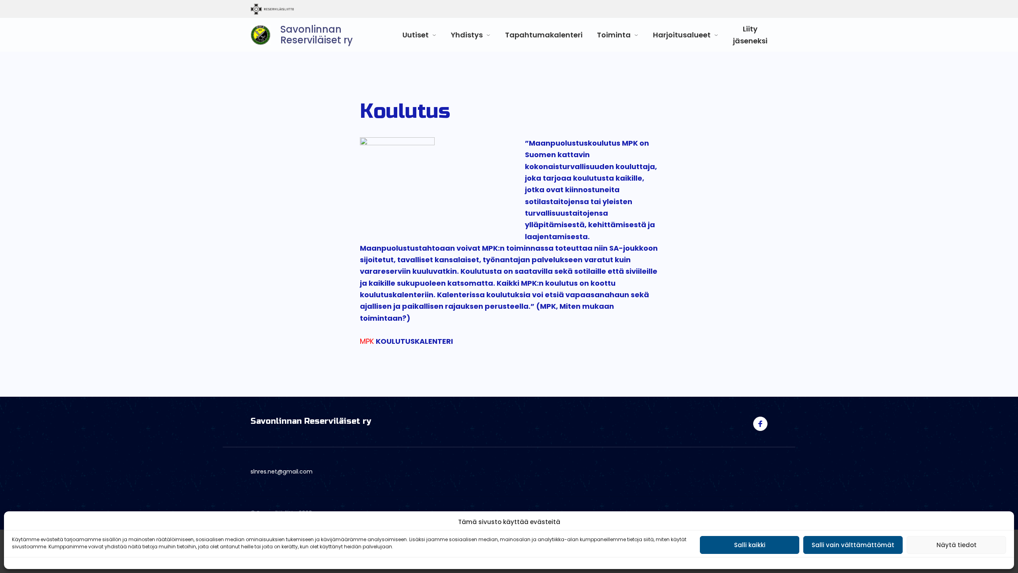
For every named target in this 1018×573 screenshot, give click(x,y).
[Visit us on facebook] (760, 424)
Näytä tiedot (956, 545)
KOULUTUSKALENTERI (414, 341)
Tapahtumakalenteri (544, 35)
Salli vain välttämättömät (853, 545)
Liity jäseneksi (750, 34)
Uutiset (415, 35)
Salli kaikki (749, 545)
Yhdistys (467, 35)
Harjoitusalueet (682, 35)
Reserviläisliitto (305, 9)
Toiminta (614, 35)
